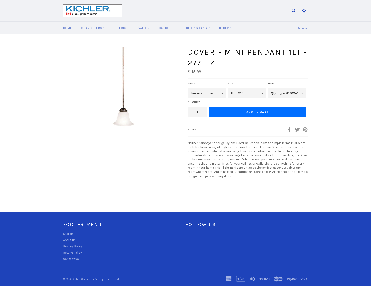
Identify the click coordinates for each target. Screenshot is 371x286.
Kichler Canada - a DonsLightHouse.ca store (98, 279)
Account (303, 28)
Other (224, 28)
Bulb (271, 83)
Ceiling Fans (197, 28)
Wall (142, 28)
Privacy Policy (72, 246)
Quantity (194, 102)
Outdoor (167, 28)
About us (69, 240)
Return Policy (72, 252)
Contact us (71, 259)
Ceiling (121, 28)
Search (68, 234)
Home (67, 28)
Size (230, 83)
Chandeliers (92, 28)
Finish (191, 83)
